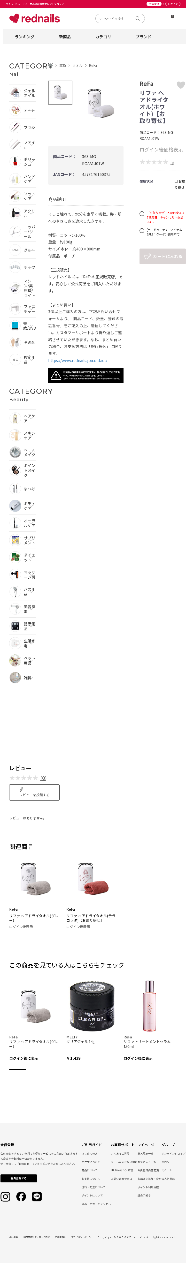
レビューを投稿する (34, 794)
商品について (90, 1170)
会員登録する (19, 1178)
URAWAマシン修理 (122, 1170)
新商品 (65, 36)
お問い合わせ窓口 (121, 1178)
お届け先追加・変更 (150, 1178)
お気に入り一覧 (147, 1162)
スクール (167, 1170)
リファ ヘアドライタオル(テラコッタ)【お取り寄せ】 (91, 918)
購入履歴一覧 (146, 1153)
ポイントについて (92, 1195)
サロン (166, 1162)
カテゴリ (103, 36)
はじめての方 (90, 1153)
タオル (77, 65)
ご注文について (91, 1162)
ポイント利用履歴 (148, 1187)
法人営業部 (168, 1178)
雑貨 (62, 65)
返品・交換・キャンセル (96, 1204)
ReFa (93, 65)
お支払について (91, 1178)
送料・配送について (94, 1187)
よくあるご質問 (120, 1153)
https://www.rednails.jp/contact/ (77, 360)
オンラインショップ (174, 1153)
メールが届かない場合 (124, 1162)
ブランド (143, 36)
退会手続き (144, 1195)
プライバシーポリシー (82, 1237)
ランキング (25, 36)
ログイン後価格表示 (161, 149)
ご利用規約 (60, 1237)
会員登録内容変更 (148, 1170)
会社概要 (13, 1237)
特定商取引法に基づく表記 (36, 1237)
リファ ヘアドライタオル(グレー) (33, 918)
